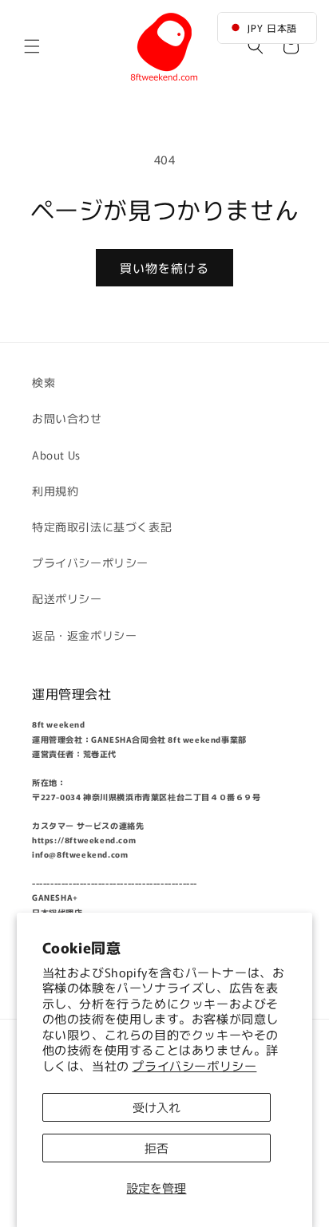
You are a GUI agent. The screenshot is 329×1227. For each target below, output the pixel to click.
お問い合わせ (67, 418)
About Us (56, 455)
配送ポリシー (67, 598)
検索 (43, 382)
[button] (32, 46)
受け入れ (156, 1107)
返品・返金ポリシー (84, 635)
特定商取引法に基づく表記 (102, 527)
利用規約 (55, 491)
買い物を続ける (164, 267)
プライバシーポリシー (194, 1065)
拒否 (156, 1147)
